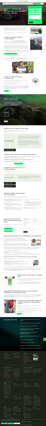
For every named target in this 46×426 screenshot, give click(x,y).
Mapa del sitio (29, 421)
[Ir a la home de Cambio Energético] (23, 1)
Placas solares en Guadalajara (28, 401)
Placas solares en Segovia (37, 402)
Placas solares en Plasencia (17, 411)
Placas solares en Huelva (7, 391)
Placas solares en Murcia (17, 414)
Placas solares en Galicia (27, 408)
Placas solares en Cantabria (17, 397)
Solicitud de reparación (17, 357)
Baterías (24, 3)
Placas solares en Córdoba (7, 387)
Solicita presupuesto (36, 3)
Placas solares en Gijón (27, 386)
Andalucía (5, 383)
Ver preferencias (17, 423)
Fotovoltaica (4, 3)
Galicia (25, 407)
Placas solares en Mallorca (37, 386)
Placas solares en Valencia (27, 417)
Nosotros (28, 3)
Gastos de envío (26, 356)
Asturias (25, 383)
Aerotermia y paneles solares (27, 370)
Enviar (30, 22)
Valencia (25, 413)
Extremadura (15, 407)
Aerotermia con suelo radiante (37, 370)
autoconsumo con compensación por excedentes (15, 238)
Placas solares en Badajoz (17, 408)
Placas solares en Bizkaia (7, 408)
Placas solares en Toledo (27, 402)
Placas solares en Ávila (37, 397)
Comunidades (14, 3)
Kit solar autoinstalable (16, 375)
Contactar (18, 313)
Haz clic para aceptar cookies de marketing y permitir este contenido (36, 30)
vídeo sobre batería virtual (21, 60)
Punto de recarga (19, 3)
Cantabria (15, 396)
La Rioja (35, 407)
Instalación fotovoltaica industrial (8, 370)
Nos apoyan (25, 363)
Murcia (15, 413)
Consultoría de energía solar (17, 356)
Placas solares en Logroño (37, 408)
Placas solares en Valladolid (37, 405)
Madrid (5, 413)
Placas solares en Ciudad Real (28, 397)
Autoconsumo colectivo (7, 376)
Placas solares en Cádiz (7, 386)
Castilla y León (36, 396)
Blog (31, 3)
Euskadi (5, 407)
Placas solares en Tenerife (7, 397)
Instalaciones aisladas (7, 371)
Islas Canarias (6, 396)
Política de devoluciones (27, 357)
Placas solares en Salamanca (37, 401)
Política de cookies (23, 421)
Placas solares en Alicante (27, 414)
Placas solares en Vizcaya (7, 411)
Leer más (38, 20)
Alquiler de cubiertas (16, 370)
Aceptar (4, 423)
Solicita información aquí (18, 163)
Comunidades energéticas (7, 377)
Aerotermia (9, 3)
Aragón (15, 383)
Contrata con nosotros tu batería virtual (10, 53)
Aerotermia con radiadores (36, 371)
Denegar (10, 423)
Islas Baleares (35, 383)
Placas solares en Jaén (7, 392)
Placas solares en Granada (7, 390)
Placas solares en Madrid (7, 414)
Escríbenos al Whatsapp (8, 228)
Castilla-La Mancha (26, 396)
